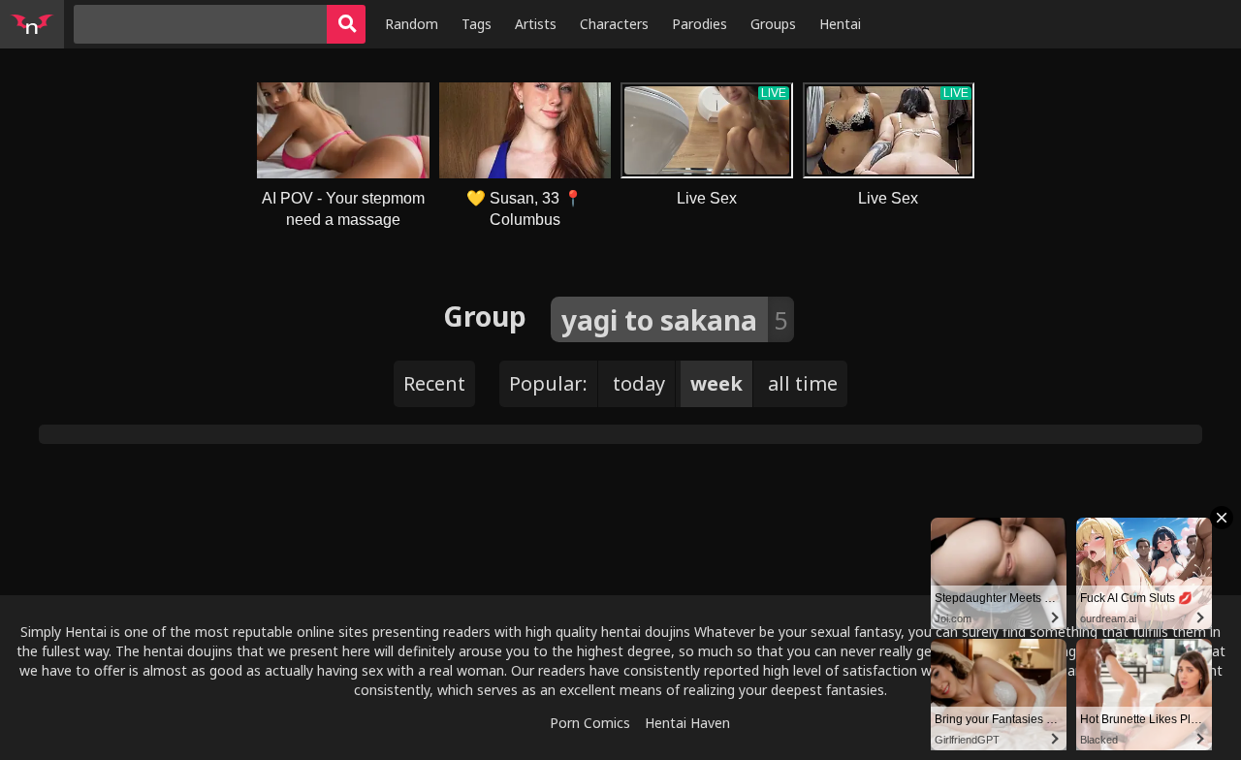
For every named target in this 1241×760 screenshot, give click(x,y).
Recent (434, 383)
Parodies (699, 24)
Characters (614, 24)
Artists (536, 24)
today (639, 383)
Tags (476, 24)
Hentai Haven (687, 722)
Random (411, 24)
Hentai (840, 24)
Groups (773, 24)
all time (803, 383)
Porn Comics (590, 722)
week (716, 383)
